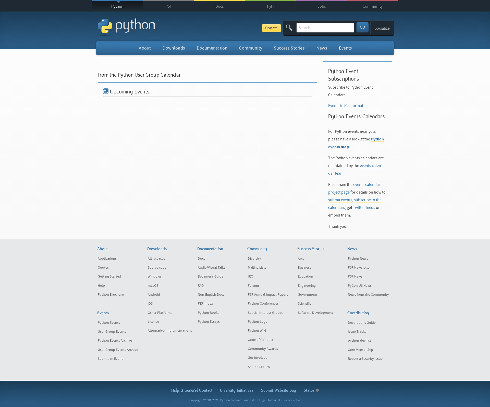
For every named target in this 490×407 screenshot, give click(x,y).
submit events (340, 200)
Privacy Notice (292, 400)
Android (154, 295)
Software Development (315, 313)
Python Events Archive (115, 341)
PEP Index (205, 304)
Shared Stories (259, 367)
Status (310, 390)
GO (362, 27)
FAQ (201, 286)
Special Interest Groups (265, 313)
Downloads (174, 48)
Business (304, 268)
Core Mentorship (360, 350)
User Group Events (112, 332)
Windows (155, 276)
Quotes (103, 268)
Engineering (307, 286)
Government (307, 295)
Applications (107, 259)
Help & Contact (191, 390)
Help (101, 286)
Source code (157, 268)
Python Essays (209, 322)
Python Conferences (263, 304)
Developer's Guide (362, 323)
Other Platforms (160, 313)
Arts (301, 259)
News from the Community (368, 295)
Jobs (321, 6)
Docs (219, 6)
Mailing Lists (257, 268)
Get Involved (257, 358)
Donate (271, 28)
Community (373, 6)
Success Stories (289, 48)
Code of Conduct (260, 340)
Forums (254, 286)
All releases (156, 259)
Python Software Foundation (239, 400)
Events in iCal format (345, 105)
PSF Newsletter (359, 268)
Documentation (212, 48)
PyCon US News (360, 286)
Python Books (208, 313)
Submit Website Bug (278, 390)
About (145, 48)
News (321, 48)
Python (117, 6)
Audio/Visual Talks (211, 268)
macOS (153, 286)
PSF (168, 6)
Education (305, 276)
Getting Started (109, 276)
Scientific (304, 304)
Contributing (358, 313)
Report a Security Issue (365, 359)
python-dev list (359, 341)
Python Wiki (257, 331)
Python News (358, 259)
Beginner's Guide (210, 276)
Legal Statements (270, 400)
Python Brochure (111, 295)
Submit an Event (110, 359)
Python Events (109, 323)
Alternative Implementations (170, 331)
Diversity (254, 259)
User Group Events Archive (118, 350)
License (153, 322)
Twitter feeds (364, 207)
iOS (150, 304)
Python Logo (257, 322)
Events (345, 48)
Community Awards (263, 349)
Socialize (382, 28)
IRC (250, 276)
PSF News (355, 276)
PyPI (270, 6)
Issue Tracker (358, 332)
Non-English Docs (211, 295)
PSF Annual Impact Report (268, 295)
